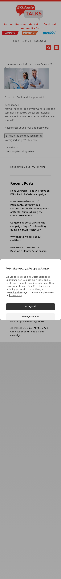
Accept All (30, 307)
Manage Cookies (30, 317)
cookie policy (16, 295)
